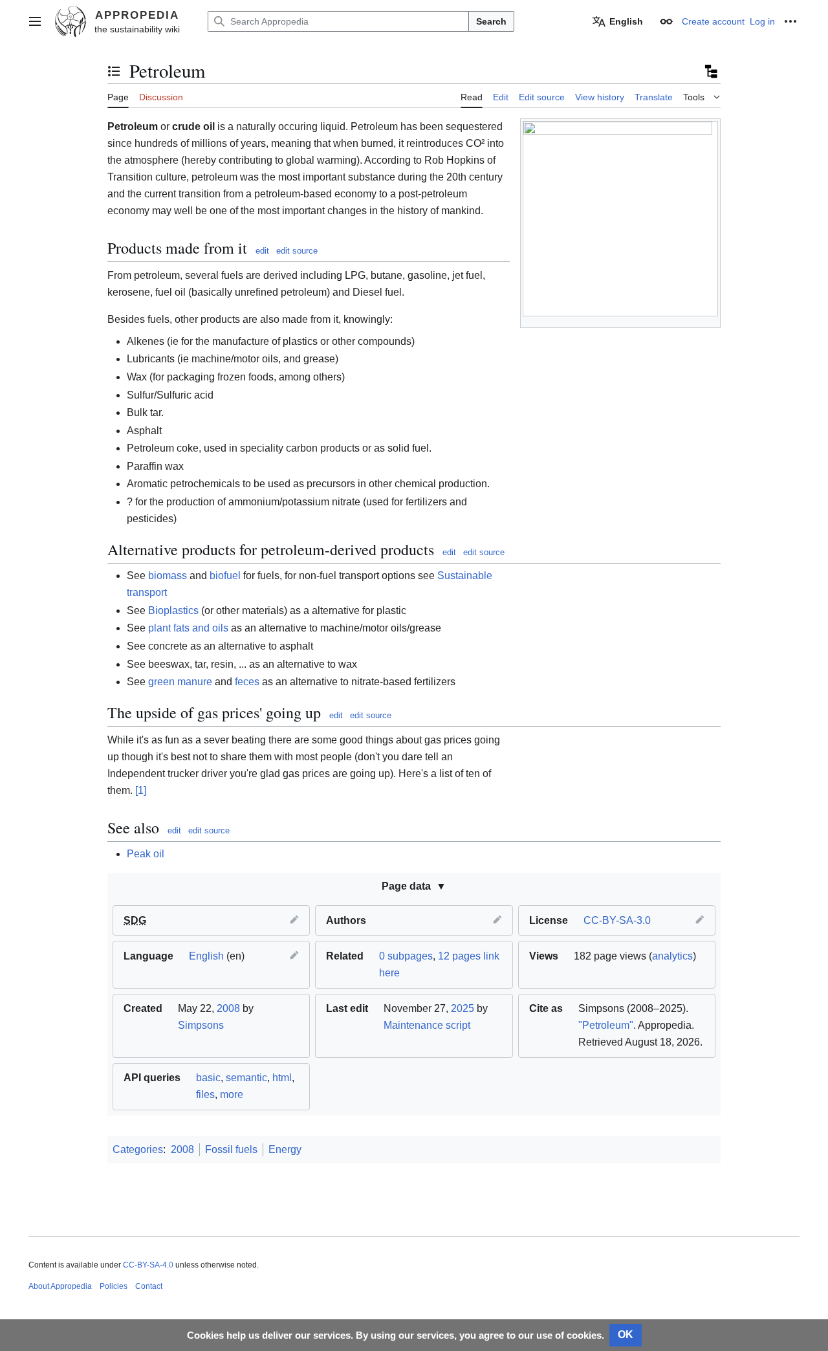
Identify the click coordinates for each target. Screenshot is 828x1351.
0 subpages (406, 955)
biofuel (225, 575)
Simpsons (201, 1025)
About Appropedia (60, 1286)
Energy (284, 1149)
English (206, 955)
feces (247, 681)
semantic (246, 1077)
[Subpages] (710, 71)
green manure (180, 681)
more (231, 1094)
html (282, 1077)
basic (208, 1077)
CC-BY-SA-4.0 (148, 1264)
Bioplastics (173, 610)
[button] (35, 21)
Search (491, 21)
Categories (138, 1149)
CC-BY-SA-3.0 (617, 920)
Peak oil (145, 853)
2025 (462, 1008)
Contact (148, 1286)
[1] (140, 790)
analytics (672, 955)
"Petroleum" (605, 1025)
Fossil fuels (231, 1149)
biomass (167, 575)
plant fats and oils (188, 627)
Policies (113, 1286)
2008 (228, 1008)
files (205, 1094)
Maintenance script (427, 1025)
